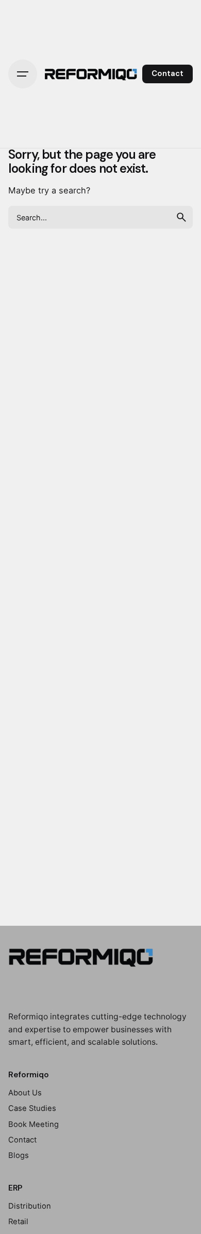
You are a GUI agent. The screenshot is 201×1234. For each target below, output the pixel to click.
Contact (167, 73)
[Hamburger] (22, 73)
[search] (181, 217)
